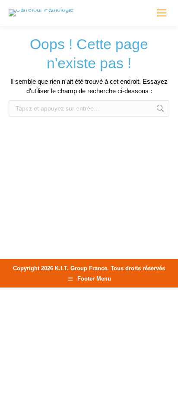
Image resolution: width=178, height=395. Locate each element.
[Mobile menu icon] (161, 13)
